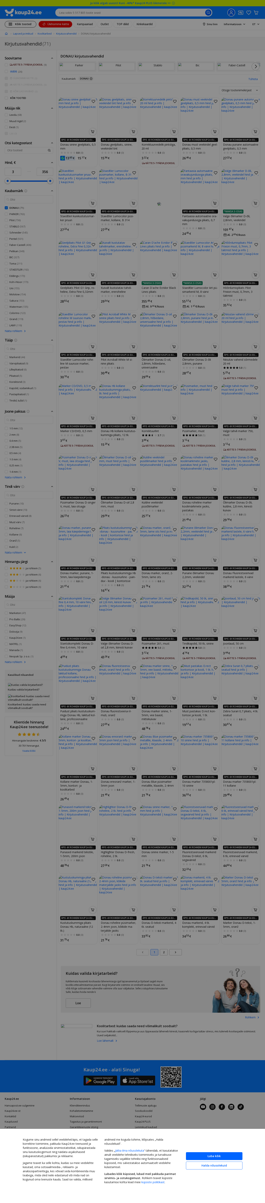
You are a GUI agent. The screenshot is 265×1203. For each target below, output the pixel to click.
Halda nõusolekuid (214, 1165)
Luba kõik (214, 1156)
